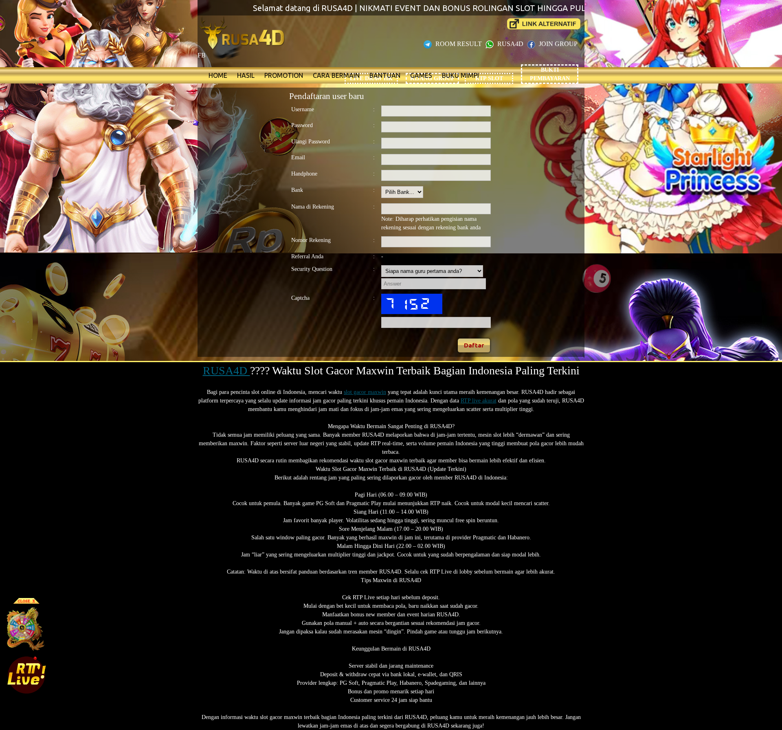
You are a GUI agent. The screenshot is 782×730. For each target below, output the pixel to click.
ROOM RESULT (458, 43)
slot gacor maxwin (365, 392)
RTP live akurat (478, 401)
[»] (543, 23)
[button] (474, 345)
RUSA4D (510, 43)
